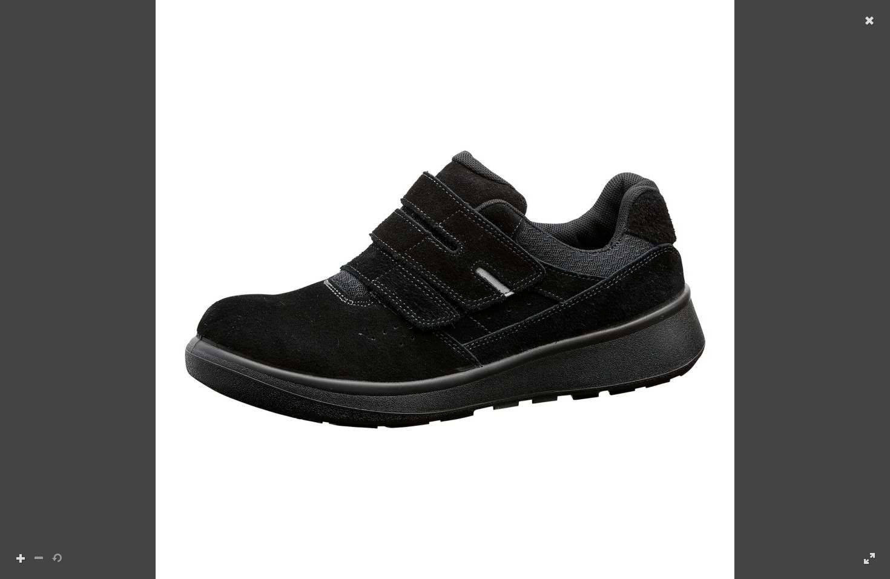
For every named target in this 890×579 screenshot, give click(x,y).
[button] (445, 289)
